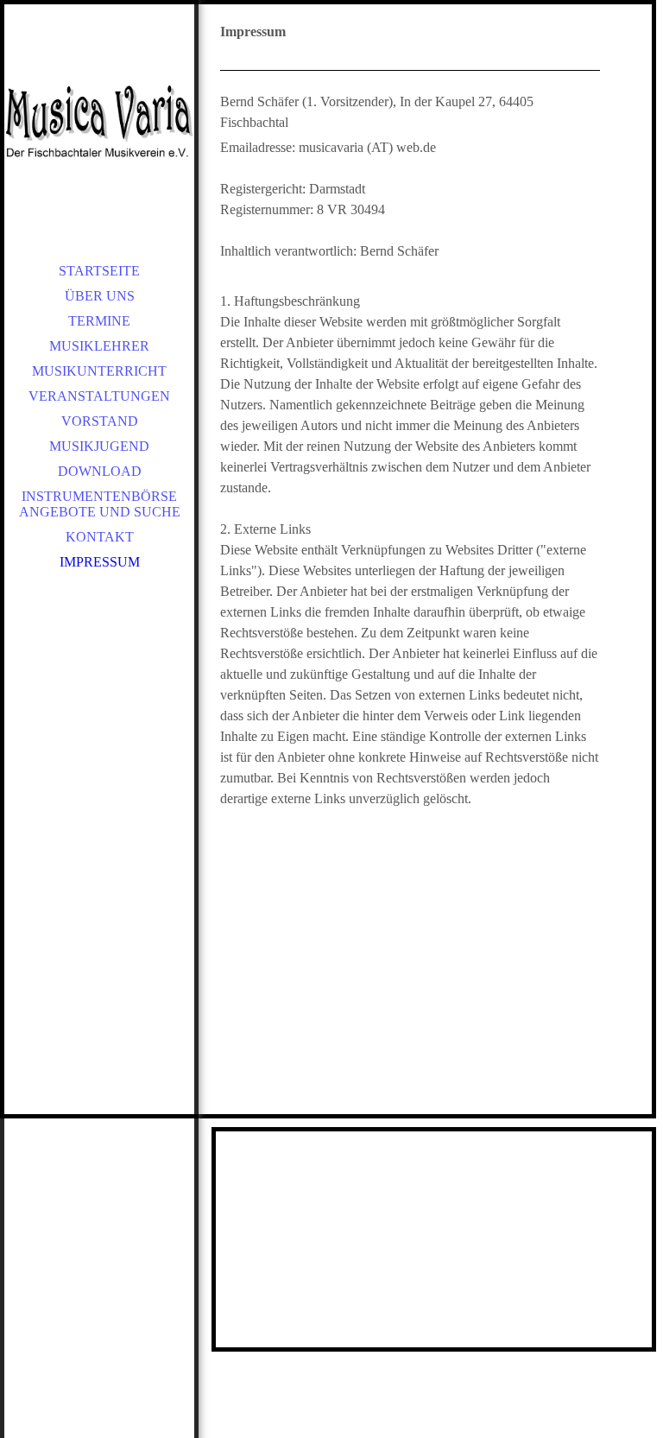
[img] (99, 121)
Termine (99, 321)
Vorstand (99, 421)
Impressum (100, 561)
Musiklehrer (99, 346)
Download (100, 471)
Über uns (100, 295)
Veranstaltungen (99, 396)
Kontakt (100, 536)
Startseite (99, 270)
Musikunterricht (99, 371)
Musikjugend (99, 446)
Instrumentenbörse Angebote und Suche (99, 504)
